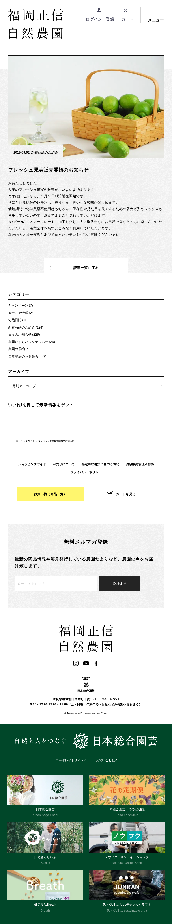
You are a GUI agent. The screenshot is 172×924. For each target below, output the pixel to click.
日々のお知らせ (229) (24, 334)
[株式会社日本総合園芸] (86, 741)
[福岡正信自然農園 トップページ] (54, 24)
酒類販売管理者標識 (140, 464)
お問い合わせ (105, 760)
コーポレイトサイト (70, 760)
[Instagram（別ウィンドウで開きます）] (76, 663)
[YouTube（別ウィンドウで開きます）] (86, 663)
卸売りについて (64, 464)
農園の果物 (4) (19, 348)
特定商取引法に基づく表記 (100, 464)
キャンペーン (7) (20, 305)
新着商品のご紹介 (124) (25, 327)
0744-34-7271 (109, 699)
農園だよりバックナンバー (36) (31, 341)
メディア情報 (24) (21, 312)
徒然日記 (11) (18, 319)
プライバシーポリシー (86, 472)
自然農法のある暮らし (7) (27, 356)
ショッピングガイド (32, 464)
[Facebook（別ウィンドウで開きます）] (96, 663)
